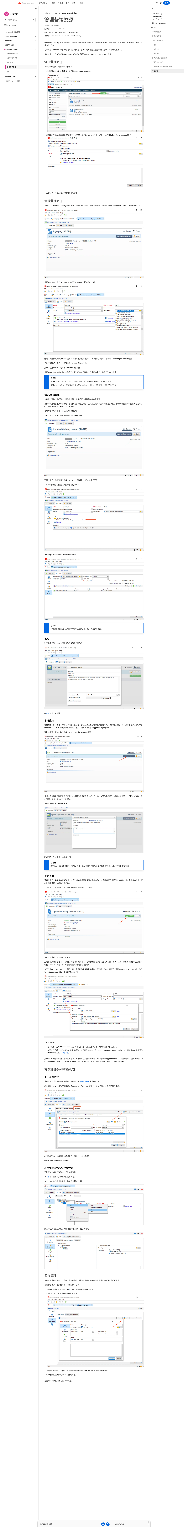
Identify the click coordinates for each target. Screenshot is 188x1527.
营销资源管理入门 (13, 54)
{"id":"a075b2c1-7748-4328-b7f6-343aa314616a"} (63, 32)
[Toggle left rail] (36, 8)
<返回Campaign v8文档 (12, 81)
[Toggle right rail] (151, 8)
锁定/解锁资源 (158, 40)
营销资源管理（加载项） (11, 49)
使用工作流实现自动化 (11, 36)
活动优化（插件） (10, 45)
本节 (48, 1177)
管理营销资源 (11, 67)
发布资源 (156, 53)
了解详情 (64, 1053)
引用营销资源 (158, 62)
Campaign (54, 13)
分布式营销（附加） (10, 76)
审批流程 (156, 49)
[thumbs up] (103, 1524)
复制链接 (163, 23)
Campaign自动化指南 (69, 13)
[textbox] (20, 20)
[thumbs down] (108, 1524)
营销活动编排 (9, 40)
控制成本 (10, 62)
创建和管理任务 (12, 58)
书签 (156, 23)
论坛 (48, 713)
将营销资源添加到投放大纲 (162, 66)
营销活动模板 (84, 1081)
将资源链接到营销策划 (159, 58)
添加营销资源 (156, 32)
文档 (46, 13)
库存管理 (155, 71)
